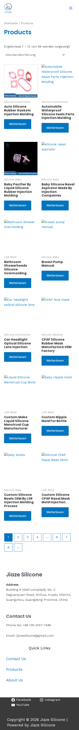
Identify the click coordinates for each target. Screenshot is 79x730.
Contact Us (16, 659)
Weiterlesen (17, 124)
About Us (14, 680)
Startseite (11, 23)
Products (14, 669)
